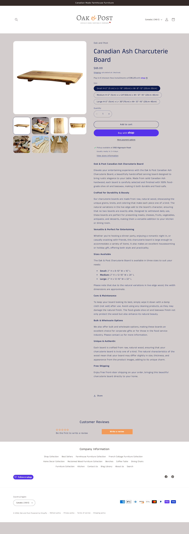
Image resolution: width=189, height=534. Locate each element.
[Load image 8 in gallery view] (59, 144)
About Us (119, 466)
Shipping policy (99, 513)
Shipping (97, 72)
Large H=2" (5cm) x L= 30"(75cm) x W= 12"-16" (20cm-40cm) (127, 101)
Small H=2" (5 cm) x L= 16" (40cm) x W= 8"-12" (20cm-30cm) (127, 88)
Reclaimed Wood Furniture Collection (85, 461)
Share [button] (100, 395)
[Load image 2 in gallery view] (40, 125)
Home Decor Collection (54, 461)
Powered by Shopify (39, 513)
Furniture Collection (65, 466)
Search (130, 466)
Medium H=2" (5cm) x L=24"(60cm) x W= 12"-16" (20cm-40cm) (128, 94)
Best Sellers (67, 456)
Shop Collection (51, 456)
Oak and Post (25, 513)
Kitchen (81, 466)
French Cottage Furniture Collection (126, 456)
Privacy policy (69, 513)
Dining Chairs (137, 461)
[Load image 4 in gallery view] (77, 125)
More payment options (126, 140)
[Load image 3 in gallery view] (59, 125)
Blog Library (106, 466)
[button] (16, 19)
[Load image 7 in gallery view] (40, 144)
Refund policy (55, 513)
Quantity (97, 108)
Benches (109, 461)
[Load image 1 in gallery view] (21, 125)
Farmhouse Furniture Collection (91, 456)
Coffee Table (122, 461)
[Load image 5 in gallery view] (21, 144)
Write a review (117, 431)
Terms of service (84, 513)
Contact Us (93, 466)
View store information (107, 155)
